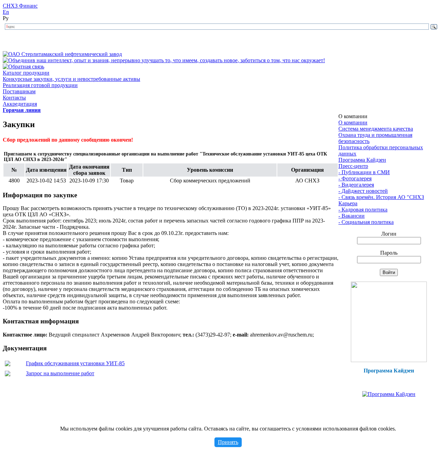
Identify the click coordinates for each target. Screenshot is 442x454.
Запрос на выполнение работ (60, 373)
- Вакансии (351, 216)
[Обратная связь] (23, 66)
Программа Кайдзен (362, 160)
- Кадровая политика (362, 209)
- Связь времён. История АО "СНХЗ (381, 197)
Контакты (14, 98)
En (6, 12)
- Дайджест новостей (363, 191)
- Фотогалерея (355, 178)
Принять (228, 442)
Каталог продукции (26, 73)
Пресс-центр (353, 166)
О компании (352, 122)
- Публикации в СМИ (364, 172)
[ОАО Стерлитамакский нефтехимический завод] (62, 54)
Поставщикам (19, 91)
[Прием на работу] (389, 360)
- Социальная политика (366, 222)
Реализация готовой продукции (40, 85)
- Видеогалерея (356, 185)
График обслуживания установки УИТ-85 (75, 363)
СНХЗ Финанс (20, 6)
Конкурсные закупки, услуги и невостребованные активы (71, 79)
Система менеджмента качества (375, 129)
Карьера (347, 203)
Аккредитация (20, 104)
